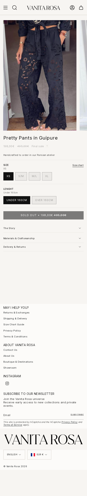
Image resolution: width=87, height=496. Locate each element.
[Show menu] (5, 8)
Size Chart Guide (13, 324)
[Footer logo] (43, 439)
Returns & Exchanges (16, 312)
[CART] (81, 8)
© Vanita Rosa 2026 (15, 466)
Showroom (10, 367)
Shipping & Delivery (15, 318)
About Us (8, 355)
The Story (9, 228)
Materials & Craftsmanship (19, 238)
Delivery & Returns (14, 247)
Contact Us (10, 349)
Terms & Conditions (15, 336)
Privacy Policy (12, 330)
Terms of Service (12, 424)
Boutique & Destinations (18, 361)
